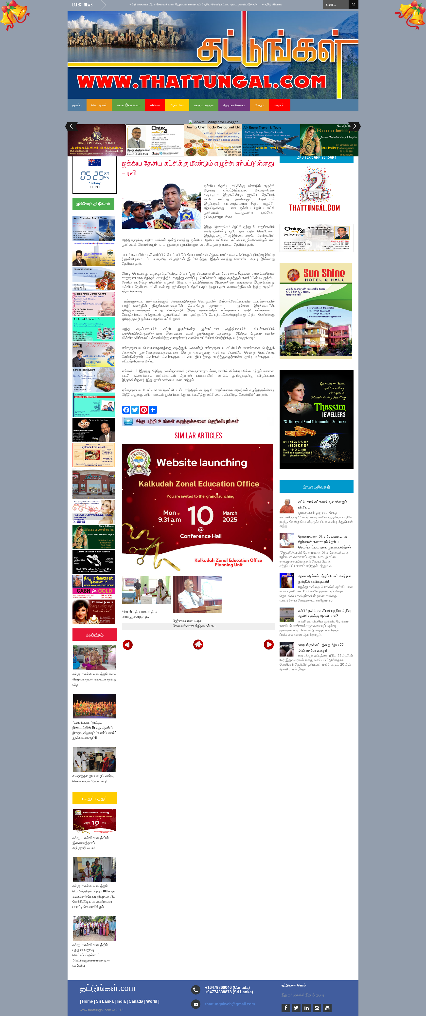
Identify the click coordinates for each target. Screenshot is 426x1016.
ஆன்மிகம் (177, 104)
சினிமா (155, 104)
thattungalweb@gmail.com (230, 1004)
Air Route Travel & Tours (271, 147)
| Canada (135, 1001)
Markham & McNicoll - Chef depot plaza (96, 147)
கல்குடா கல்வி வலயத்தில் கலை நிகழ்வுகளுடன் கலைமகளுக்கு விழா (94, 679)
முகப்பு (77, 104)
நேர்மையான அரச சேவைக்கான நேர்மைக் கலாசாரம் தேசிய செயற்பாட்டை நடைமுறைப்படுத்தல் (324, 541)
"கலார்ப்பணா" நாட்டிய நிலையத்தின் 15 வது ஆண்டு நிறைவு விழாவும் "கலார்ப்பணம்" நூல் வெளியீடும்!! (94, 729)
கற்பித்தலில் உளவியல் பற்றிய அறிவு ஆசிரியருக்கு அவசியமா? (324, 612)
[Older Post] (269, 644)
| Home (86, 1001)
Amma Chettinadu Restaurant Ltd (213, 147)
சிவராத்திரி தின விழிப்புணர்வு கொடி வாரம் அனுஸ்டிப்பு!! (93, 778)
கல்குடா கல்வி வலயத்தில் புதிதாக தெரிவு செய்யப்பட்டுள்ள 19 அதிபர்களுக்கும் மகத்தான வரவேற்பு (91, 955)
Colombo (95, 183)
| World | (151, 1001)
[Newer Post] (128, 644)
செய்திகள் (99, 104)
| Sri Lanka (104, 1001)
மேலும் (259, 104)
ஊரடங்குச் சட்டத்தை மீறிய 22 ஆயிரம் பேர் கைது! (321, 647)
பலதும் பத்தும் (203, 104)
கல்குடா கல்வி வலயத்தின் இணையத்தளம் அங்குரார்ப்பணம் (90, 842)
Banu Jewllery (329, 147)
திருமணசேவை (234, 104)
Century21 (155, 147)
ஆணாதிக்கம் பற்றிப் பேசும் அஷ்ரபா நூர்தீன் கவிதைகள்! (324, 578)
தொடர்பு (279, 104)
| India (120, 1001)
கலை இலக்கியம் (128, 104)
